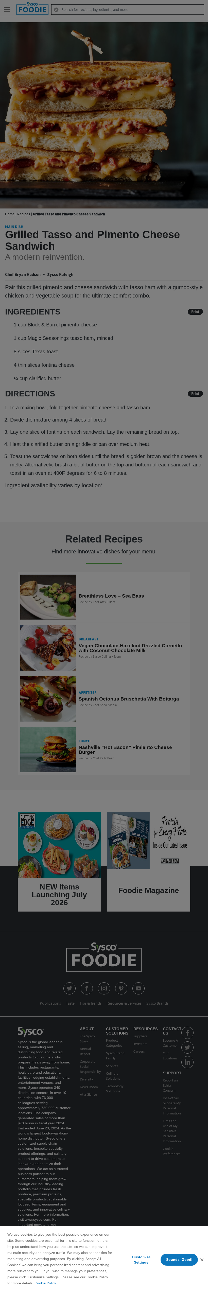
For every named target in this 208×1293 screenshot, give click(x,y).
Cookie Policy (45, 1283)
